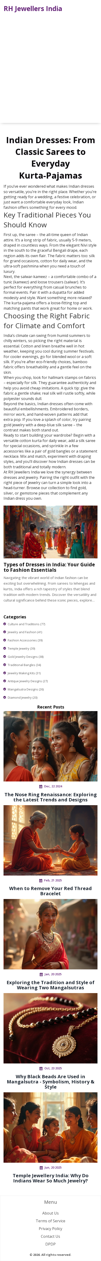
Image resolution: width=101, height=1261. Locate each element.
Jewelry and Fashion (25, 632)
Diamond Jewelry (22, 697)
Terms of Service (50, 1220)
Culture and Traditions (26, 624)
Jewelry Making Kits (24, 673)
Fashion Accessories (25, 640)
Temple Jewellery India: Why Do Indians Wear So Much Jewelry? (51, 1178)
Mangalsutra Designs (26, 689)
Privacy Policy (50, 1228)
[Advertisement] (50, 67)
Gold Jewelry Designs (25, 657)
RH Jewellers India (33, 8)
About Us (50, 1213)
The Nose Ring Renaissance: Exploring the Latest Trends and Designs (50, 797)
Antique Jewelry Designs (28, 681)
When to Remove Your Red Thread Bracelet (50, 891)
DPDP (50, 1244)
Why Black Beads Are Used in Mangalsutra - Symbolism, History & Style (50, 1081)
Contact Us (50, 1236)
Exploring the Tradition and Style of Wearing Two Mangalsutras (50, 985)
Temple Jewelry (21, 648)
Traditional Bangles (24, 665)
